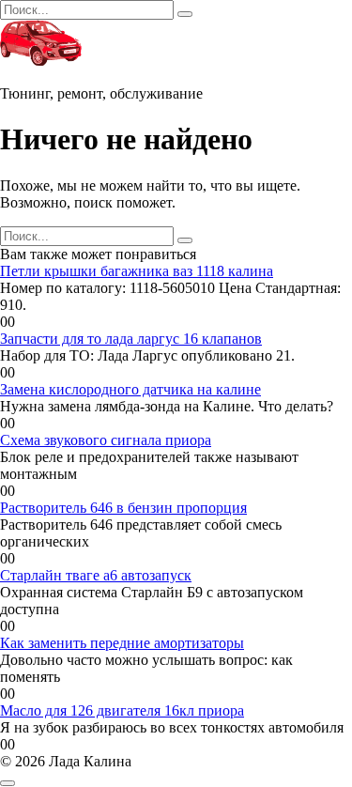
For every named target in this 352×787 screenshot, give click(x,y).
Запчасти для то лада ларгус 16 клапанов (131, 339)
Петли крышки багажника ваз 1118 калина (136, 271)
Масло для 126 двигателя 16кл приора (122, 710)
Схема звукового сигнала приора (105, 440)
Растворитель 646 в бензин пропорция (123, 508)
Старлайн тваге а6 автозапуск (95, 575)
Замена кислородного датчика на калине (130, 389)
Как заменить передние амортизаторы (122, 643)
